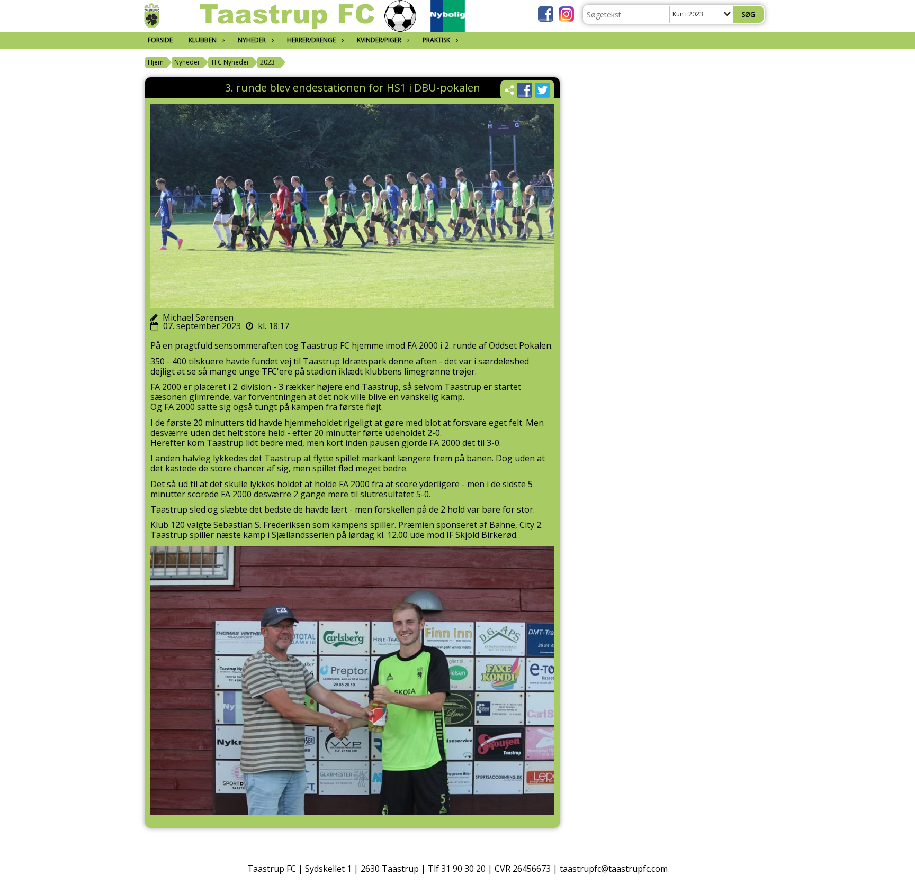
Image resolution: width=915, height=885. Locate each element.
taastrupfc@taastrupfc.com (614, 868)
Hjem (156, 62)
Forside (160, 39)
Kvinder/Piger (379, 39)
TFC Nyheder (230, 62)
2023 (267, 62)
